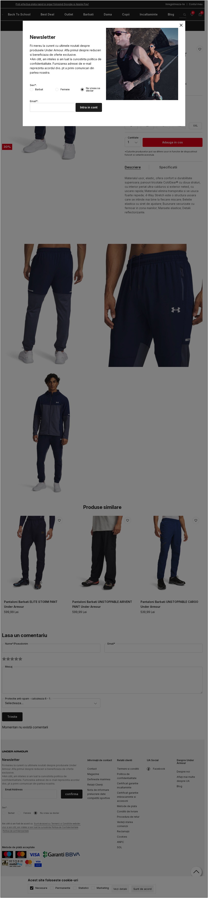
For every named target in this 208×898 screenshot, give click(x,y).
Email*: (34, 101)
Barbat (39, 89)
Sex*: (33, 85)
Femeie (65, 89)
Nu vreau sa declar (93, 89)
